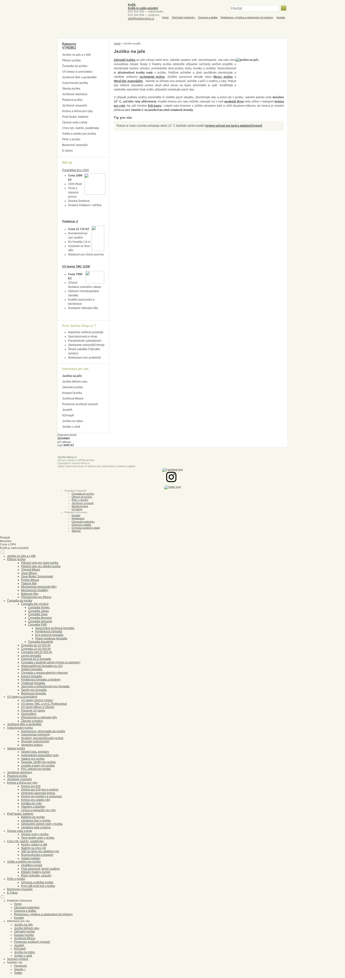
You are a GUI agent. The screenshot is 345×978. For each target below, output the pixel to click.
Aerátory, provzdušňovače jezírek (42, 738)
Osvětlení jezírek (31, 865)
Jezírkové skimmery (74, 94)
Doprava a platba (208, 17)
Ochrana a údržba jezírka (37, 882)
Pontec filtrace (30, 580)
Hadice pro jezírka (32, 758)
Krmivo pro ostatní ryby (35, 800)
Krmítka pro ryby (31, 803)
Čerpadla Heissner (40, 621)
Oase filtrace (29, 573)
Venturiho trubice (32, 745)
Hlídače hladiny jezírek (35, 872)
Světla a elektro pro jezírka (79, 133)
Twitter (18, 972)
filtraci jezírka (223, 76)
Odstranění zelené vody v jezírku (42, 823)
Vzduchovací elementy (35, 734)
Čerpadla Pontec (39, 607)
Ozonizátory (28, 714)
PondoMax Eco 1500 (75, 170)
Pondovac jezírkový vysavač (80, 404)
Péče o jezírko (71, 139)
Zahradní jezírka (72, 387)
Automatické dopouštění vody (40, 755)
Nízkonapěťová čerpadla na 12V (42, 666)
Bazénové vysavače (75, 145)
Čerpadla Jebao (38, 611)
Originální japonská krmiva (38, 793)
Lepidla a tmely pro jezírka (38, 765)
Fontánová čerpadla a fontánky (41, 679)
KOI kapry (154, 105)
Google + (20, 969)
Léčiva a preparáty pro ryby (38, 810)
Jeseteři (67, 409)
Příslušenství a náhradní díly (39, 717)
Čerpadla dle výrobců (35, 604)
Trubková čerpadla (33, 683)
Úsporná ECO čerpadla (36, 659)
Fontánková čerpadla (48, 631)
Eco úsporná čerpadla (49, 635)
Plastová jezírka (72, 100)
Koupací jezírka (72, 393)
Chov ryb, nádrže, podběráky (80, 128)
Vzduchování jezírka (75, 83)
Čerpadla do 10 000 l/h (35, 645)
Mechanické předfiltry (34, 590)
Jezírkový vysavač (83, 503)
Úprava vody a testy (74, 122)
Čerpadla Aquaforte (40, 641)
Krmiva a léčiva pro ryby (77, 111)
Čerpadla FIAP (37, 624)
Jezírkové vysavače (74, 105)
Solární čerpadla (31, 669)
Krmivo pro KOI (30, 786)
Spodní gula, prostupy (35, 751)
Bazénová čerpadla (33, 693)
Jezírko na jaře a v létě (76, 54)
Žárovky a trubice (32, 721)
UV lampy (77, 509)
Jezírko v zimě (71, 426)
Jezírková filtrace (73, 398)
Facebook (20, 965)
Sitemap (76, 530)
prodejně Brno (234, 101)
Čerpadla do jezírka (74, 66)
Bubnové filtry (29, 593)
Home (165, 17)
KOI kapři (68, 415)
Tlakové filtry (29, 583)
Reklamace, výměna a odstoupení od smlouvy (247, 17)
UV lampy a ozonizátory (77, 71)
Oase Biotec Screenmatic (37, 576)
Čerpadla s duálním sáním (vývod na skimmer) (50, 662)
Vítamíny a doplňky (33, 806)
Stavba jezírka (71, 88)
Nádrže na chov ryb (33, 848)
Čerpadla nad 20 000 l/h (36, 652)
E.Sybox (67, 150)
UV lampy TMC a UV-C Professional (44, 703)
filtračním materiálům (128, 81)
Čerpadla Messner (40, 617)
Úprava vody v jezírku (35, 834)
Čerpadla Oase (38, 614)
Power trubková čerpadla (51, 638)
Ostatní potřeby (30, 858)
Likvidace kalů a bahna (36, 827)
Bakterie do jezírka (33, 817)
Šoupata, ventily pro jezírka (38, 762)
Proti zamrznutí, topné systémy (40, 868)
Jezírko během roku (74, 381)
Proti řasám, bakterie (75, 116)
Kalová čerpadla (31, 676)
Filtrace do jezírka (82, 496)
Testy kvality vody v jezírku (37, 837)
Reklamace (78, 518)
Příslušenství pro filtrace (36, 597)
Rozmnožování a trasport (37, 855)
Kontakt (280, 17)
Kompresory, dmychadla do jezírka (43, 731)
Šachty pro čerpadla (34, 690)
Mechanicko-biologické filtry (39, 586)
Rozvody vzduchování (35, 741)
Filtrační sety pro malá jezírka (39, 562)
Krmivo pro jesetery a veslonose (41, 796)
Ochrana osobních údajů (86, 527)
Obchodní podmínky (184, 17)
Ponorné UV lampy (33, 710)
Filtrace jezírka (71, 60)
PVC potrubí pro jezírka (36, 769)
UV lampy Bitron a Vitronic (37, 707)
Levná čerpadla (31, 655)
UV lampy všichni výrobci (37, 700)
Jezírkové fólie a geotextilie (79, 77)
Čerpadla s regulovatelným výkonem (44, 672)
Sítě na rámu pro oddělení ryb (40, 851)
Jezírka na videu (72, 421)
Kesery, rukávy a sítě (34, 844)
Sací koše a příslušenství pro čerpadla (45, 686)
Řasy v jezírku (80, 499)
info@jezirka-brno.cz (141, 18)
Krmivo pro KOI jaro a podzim (39, 789)
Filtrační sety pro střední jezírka (41, 566)
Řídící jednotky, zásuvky (36, 875)
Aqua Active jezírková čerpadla (54, 628)
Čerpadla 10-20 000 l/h (36, 648)
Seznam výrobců (17, 959)
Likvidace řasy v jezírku (36, 820)
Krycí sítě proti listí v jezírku (38, 886)
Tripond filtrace (30, 569)
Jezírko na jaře (72, 376)
